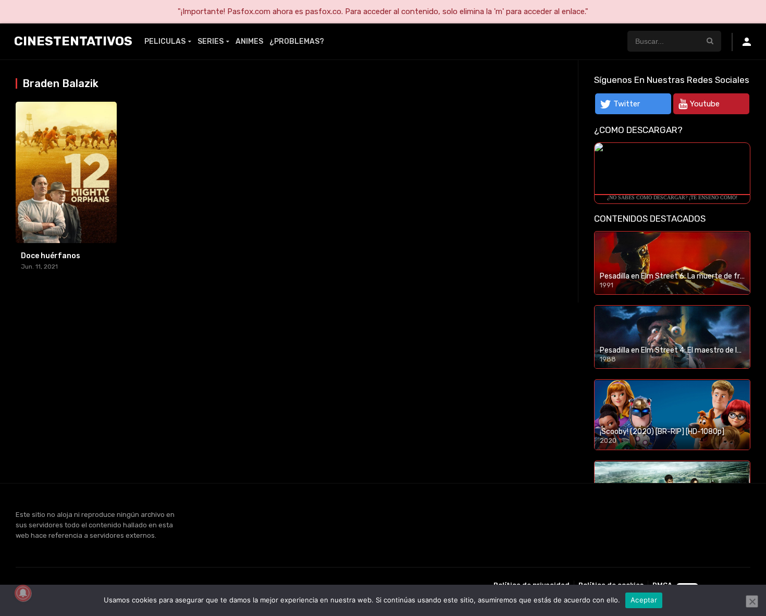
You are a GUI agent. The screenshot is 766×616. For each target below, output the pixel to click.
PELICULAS (165, 41)
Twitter (626, 103)
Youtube (705, 103)
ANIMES (249, 41)
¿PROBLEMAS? (296, 41)
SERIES (210, 41)
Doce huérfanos (50, 255)
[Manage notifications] (23, 593)
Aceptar (644, 600)
